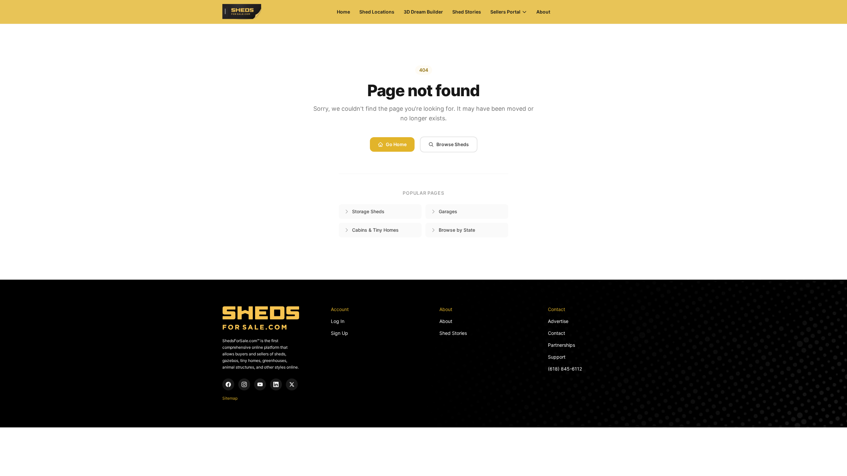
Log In (337, 321)
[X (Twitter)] (292, 384)
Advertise (558, 321)
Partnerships (561, 345)
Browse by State (457, 230)
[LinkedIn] (276, 384)
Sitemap (230, 398)
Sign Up (339, 333)
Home (343, 12)
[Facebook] (228, 384)
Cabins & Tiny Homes (375, 230)
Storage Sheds (368, 211)
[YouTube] (260, 384)
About (543, 12)
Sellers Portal (505, 12)
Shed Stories (466, 12)
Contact (556, 333)
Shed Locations (376, 12)
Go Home (396, 144)
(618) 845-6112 (565, 369)
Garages (448, 211)
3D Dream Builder (423, 12)
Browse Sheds (452, 144)
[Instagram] (244, 384)
